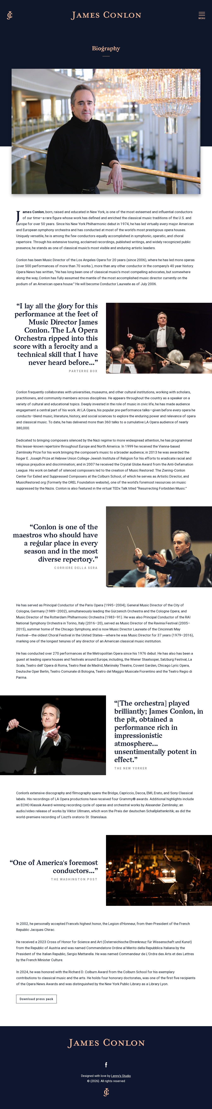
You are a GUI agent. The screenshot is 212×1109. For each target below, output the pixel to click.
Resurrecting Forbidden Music (161, 488)
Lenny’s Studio (121, 1076)
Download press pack (36, 999)
